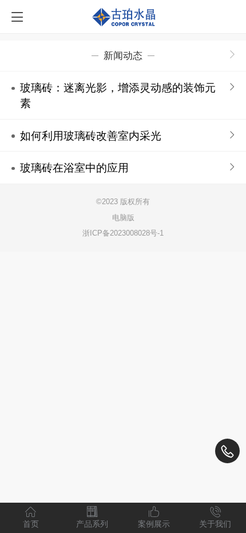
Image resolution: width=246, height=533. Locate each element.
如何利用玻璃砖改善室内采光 (90, 136)
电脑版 (123, 217)
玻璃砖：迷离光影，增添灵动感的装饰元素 (118, 95)
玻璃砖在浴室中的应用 (74, 168)
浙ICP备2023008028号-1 (123, 233)
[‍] (232, 55)
